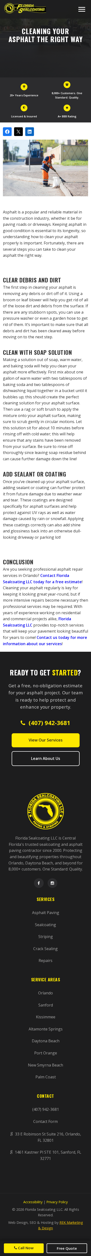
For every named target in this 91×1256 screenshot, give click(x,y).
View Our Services (46, 740)
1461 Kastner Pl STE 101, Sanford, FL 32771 (47, 1155)
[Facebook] (39, 883)
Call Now (25, 1247)
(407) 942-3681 (48, 723)
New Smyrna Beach (45, 1065)
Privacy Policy (57, 1202)
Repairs (45, 960)
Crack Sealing (45, 948)
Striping (45, 936)
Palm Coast (45, 1077)
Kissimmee (45, 1017)
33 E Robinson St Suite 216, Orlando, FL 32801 (47, 1137)
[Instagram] (52, 883)
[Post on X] (18, 131)
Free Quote (67, 1248)
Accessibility (32, 1202)
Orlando (45, 993)
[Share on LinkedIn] (29, 131)
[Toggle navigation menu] (81, 9)
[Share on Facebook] (7, 131)
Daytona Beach (45, 1041)
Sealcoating (45, 924)
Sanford (45, 1005)
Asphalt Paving (45, 912)
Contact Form (45, 1121)
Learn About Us (45, 758)
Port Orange (45, 1053)
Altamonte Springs (46, 1029)
